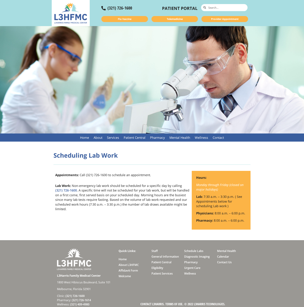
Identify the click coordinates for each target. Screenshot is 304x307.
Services (113, 137)
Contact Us (224, 262)
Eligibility (157, 268)
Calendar (223, 257)
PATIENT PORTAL (180, 8)
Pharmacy (157, 137)
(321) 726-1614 (81, 300)
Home (84, 137)
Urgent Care (192, 268)
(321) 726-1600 (119, 8)
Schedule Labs (193, 251)
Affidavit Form (128, 270)
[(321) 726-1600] (103, 8)
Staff (154, 251)
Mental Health (179, 137)
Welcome (125, 276)
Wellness (201, 137)
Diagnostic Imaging (197, 257)
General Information (165, 257)
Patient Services (162, 273)
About (98, 137)
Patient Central (134, 137)
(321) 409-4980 (79, 304)
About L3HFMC (129, 265)
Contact (218, 137)
